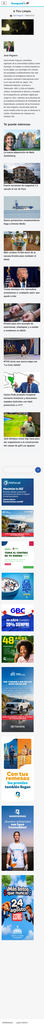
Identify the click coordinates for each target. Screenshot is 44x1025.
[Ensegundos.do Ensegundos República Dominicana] (20, 3)
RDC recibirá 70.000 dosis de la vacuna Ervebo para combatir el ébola (20, 256)
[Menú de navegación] (4, 3)
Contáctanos (7, 1023)
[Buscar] (38, 470)
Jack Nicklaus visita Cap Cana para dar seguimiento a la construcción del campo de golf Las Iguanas (22, 442)
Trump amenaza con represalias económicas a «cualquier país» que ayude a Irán (22, 292)
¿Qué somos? (22, 1023)
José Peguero (18, 15)
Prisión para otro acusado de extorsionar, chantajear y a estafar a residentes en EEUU (21, 327)
